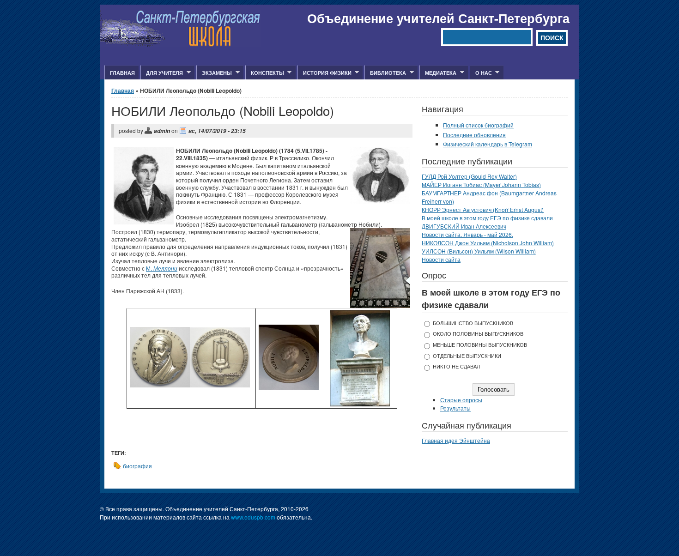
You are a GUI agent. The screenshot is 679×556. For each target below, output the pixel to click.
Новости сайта (441, 259)
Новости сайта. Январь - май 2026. (467, 234)
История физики (324, 73)
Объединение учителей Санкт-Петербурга (438, 18)
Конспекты (264, 73)
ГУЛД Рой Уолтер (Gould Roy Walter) (469, 176)
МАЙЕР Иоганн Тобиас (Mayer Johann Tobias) (481, 184)
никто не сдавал (456, 366)
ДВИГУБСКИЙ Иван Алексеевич (464, 226)
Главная (122, 72)
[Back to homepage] (180, 44)
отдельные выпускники (467, 355)
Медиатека (437, 73)
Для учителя (161, 73)
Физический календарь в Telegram (487, 144)
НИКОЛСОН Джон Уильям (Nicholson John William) (488, 243)
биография (137, 466)
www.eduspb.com (253, 517)
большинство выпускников (473, 323)
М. (161, 268)
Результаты (455, 408)
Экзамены (214, 73)
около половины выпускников (478, 333)
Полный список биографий (478, 125)
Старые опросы (461, 400)
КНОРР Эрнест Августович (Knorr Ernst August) (483, 209)
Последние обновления (474, 135)
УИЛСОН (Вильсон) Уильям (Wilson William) (479, 251)
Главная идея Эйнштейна (456, 440)
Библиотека (385, 73)
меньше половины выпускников (480, 344)
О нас (481, 73)
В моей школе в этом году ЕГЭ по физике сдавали (487, 218)
